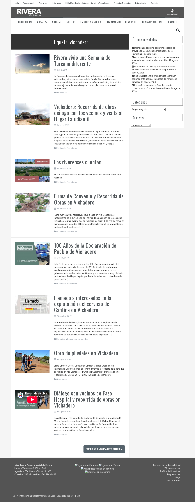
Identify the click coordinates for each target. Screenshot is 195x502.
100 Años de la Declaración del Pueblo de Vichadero (86, 248)
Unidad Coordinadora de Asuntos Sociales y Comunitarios (87, 3)
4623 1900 (46, 471)
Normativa (42, 22)
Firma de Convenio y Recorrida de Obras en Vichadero (89, 199)
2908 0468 (51, 474)
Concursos (43, 3)
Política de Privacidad (170, 471)
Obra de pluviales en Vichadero (86, 353)
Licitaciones (56, 3)
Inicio (17, 3)
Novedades (61, 93)
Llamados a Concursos (66, 339)
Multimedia (61, 148)
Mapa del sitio (174, 474)
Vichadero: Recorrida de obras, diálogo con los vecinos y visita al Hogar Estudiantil (88, 112)
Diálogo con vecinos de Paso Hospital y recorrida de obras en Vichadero (87, 399)
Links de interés (173, 480)
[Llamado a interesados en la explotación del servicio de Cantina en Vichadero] (32, 304)
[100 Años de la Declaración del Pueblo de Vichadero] (32, 253)
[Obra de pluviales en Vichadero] (32, 361)
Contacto (154, 3)
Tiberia (76, 496)
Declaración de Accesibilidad (167, 465)
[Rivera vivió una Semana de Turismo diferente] (32, 63)
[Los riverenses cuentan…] (32, 170)
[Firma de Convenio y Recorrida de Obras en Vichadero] (32, 202)
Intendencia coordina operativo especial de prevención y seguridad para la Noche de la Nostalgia (153, 51)
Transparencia (28, 3)
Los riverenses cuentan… (79, 162)
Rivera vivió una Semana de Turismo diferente (82, 60)
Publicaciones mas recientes (104, 449)
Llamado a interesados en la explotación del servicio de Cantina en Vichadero (82, 304)
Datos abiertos (141, 3)
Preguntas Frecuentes (122, 3)
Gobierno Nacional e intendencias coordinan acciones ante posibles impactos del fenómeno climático (154, 79)
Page (178, 477)
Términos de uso (173, 468)
